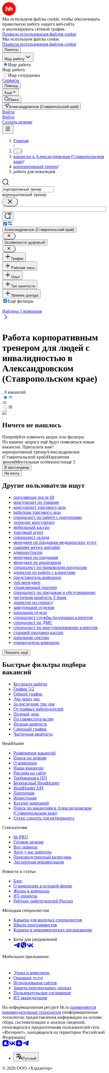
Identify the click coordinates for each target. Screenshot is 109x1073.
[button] (8, 112)
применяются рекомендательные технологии (49, 1010)
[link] (11, 99)
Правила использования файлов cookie (39, 44)
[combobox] (28, 189)
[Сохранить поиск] (7, 216)
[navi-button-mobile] (7, 129)
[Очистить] (10, 201)
